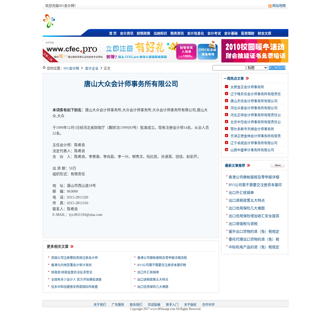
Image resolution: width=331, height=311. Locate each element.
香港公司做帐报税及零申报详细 (254, 177)
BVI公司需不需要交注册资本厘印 (255, 185)
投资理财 (247, 33)
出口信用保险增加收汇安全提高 (254, 216)
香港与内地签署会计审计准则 (71, 265)
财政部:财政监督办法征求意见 (71, 272)
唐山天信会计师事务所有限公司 (253, 101)
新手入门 (172, 305)
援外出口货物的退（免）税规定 (254, 232)
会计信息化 (195, 33)
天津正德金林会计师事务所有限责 (255, 136)
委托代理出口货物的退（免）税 (254, 239)
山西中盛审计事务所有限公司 (252, 150)
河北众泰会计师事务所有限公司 (253, 108)
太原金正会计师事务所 (247, 87)
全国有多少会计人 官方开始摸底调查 (76, 279)
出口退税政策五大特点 (152, 279)
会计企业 (92, 68)
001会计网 (71, 68)
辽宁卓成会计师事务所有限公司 (253, 143)
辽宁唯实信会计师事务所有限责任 (255, 94)
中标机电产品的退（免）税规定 (254, 247)
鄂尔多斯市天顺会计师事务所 (252, 129)
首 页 (113, 33)
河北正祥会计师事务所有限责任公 (255, 115)
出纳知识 (160, 33)
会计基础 (231, 33)
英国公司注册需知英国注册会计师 (74, 258)
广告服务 (118, 305)
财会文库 (264, 33)
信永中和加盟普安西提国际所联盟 (74, 287)
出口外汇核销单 (148, 272)
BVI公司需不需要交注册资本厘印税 (161, 265)
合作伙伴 (208, 305)
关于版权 (190, 305)
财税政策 (143, 33)
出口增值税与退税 (243, 224)
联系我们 (136, 305)
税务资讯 (177, 33)
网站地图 (279, 6)
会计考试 (214, 33)
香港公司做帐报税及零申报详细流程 (162, 258)
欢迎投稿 (154, 305)
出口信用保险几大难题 (152, 287)
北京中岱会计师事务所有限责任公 (255, 122)
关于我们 (100, 305)
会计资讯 (126, 33)
